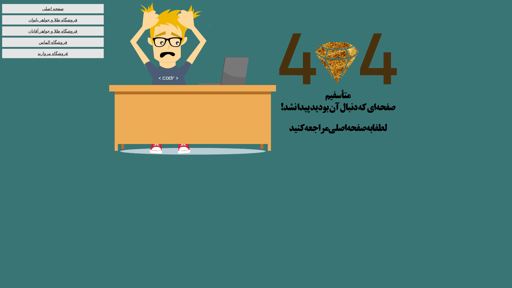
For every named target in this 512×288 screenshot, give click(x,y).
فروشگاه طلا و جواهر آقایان (52, 31)
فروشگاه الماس (53, 42)
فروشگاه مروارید (53, 53)
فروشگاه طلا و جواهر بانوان (53, 20)
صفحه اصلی (53, 8)
